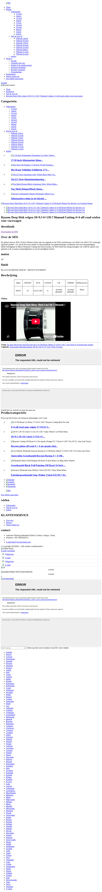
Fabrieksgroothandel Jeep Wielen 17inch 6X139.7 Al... (39, 475)
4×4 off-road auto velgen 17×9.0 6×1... (30, 427)
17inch (18, 23)
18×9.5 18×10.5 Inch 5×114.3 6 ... (28, 436)
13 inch (19, 14)
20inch (18, 30)
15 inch (19, 18)
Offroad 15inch (22, 38)
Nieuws (9, 59)
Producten (10, 92)
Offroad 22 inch (22, 54)
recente (14, 61)
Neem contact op (12, 76)
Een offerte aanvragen (14, 79)
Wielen (8, 9)
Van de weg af (16, 36)
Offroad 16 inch (22, 41)
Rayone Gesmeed (18, 70)
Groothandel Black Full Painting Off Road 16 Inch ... (38, 465)
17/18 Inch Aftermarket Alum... (27, 160)
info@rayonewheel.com (18, 542)
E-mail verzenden (8, 551)
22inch (18, 34)
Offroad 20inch (22, 50)
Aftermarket (15, 12)
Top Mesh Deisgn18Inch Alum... (27, 189)
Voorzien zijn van (18, 63)
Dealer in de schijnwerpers (21, 65)
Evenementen (16, 72)
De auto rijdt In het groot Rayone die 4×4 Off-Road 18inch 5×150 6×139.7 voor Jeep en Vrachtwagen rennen (50, 345)
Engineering (11, 74)
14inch (18, 16)
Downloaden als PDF (9, 232)
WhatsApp (9, 554)
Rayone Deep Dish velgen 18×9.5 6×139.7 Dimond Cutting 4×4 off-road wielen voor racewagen (44, 96)
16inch (18, 21)
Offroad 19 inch (22, 47)
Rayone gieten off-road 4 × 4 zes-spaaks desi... (34, 446)
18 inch (19, 25)
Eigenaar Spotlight (18, 67)
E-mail (7, 558)
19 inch (19, 27)
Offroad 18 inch (22, 45)
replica (13, 56)
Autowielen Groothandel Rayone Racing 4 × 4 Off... (37, 455)
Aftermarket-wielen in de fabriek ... (29, 198)
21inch (18, 32)
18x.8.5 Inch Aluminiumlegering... (28, 179)
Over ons (9, 520)
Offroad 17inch (22, 43)
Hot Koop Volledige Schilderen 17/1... (30, 169)
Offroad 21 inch (22, 52)
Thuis (8, 7)
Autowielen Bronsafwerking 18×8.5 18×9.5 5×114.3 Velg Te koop (36, 347)
